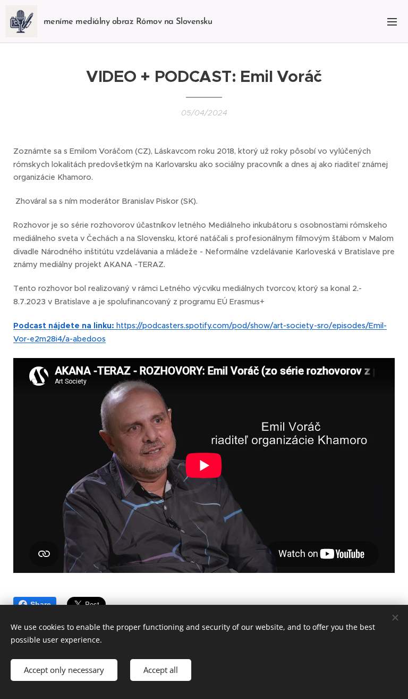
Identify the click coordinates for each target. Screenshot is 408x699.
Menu (392, 21)
